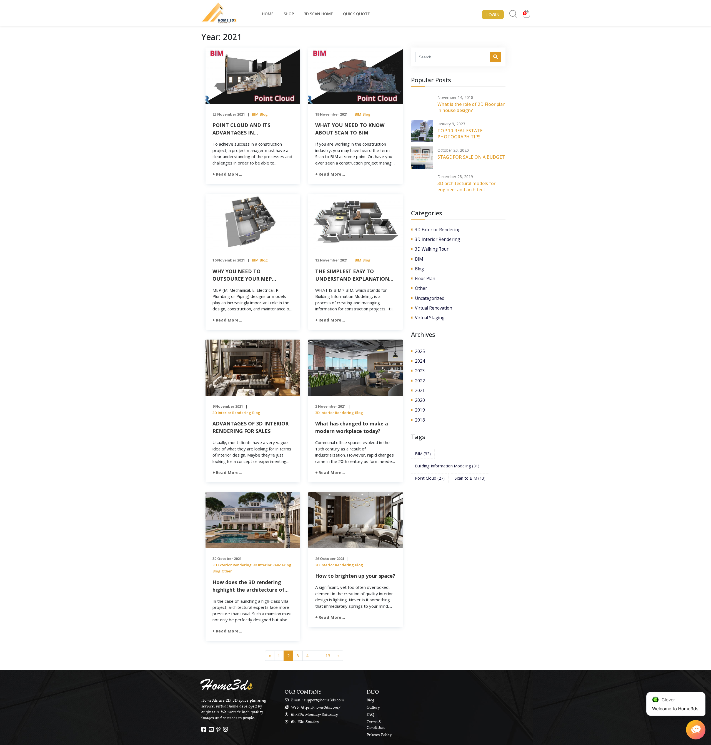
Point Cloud (430, 478)
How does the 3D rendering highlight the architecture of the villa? (248, 586)
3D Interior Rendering (231, 412)
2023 (420, 371)
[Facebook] (203, 729)
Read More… (229, 174)
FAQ (370, 714)
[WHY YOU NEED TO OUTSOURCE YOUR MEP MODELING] (253, 221)
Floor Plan (425, 278)
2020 (420, 400)
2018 (420, 420)
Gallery (373, 707)
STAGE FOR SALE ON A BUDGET (471, 157)
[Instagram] (225, 729)
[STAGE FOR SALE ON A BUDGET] (422, 157)
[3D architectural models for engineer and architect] (422, 184)
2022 (420, 381)
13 (328, 655)
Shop (289, 13)
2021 (420, 390)
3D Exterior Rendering (232, 564)
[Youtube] (211, 729)
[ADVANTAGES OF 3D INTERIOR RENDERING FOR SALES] (253, 367)
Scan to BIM (470, 478)
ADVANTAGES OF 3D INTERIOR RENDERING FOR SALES (250, 427)
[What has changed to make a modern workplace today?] (355, 367)
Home (268, 13)
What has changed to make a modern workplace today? (351, 427)
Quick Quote (356, 13)
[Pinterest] (218, 729)
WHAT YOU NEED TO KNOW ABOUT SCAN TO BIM (349, 129)
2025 (420, 351)
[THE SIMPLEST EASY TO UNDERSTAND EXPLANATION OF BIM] (355, 221)
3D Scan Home (318, 13)
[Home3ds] (219, 13)
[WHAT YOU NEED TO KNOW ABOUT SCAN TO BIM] (355, 75)
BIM (255, 114)
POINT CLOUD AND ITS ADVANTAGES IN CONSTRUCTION (241, 129)
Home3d (226, 685)
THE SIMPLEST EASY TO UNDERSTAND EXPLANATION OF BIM (352, 275)
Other (227, 571)
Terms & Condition (376, 724)
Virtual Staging (429, 318)
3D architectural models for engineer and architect (466, 186)
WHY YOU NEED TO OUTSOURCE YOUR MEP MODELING (242, 275)
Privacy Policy (379, 734)
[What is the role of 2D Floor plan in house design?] (422, 105)
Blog (264, 114)
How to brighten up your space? (355, 575)
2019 (420, 410)
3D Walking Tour (432, 249)
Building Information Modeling (447, 466)
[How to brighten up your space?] (355, 519)
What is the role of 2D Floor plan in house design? (471, 107)
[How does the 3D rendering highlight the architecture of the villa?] (253, 519)
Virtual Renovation (433, 308)
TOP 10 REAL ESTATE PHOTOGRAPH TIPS (459, 134)
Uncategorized (429, 298)
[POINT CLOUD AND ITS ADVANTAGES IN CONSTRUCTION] (253, 75)
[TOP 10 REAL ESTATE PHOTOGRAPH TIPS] (422, 131)
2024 (420, 361)
